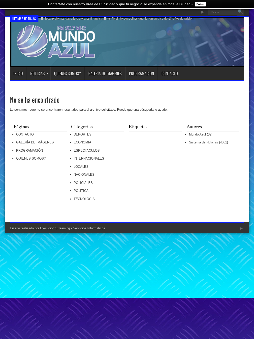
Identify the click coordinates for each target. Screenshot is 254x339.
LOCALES (81, 167)
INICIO (18, 73)
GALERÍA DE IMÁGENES (105, 73)
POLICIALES (83, 183)
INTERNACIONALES (89, 158)
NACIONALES (84, 174)
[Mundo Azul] (57, 55)
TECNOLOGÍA (84, 199)
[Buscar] (240, 12)
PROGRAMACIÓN (141, 73)
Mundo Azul (197, 134)
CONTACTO (169, 73)
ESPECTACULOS (87, 150)
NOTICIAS (37, 73)
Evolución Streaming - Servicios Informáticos (72, 228)
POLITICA (81, 191)
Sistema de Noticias (203, 142)
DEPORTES (83, 134)
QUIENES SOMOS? (67, 73)
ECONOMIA (82, 142)
